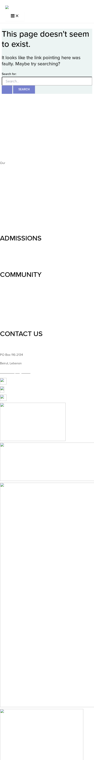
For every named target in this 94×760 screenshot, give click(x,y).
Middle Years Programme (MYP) (22, 202)
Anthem (11, 162)
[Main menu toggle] (14, 16)
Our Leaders (8, 140)
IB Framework (9, 216)
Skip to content (10, 2)
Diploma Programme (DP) (17, 207)
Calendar (6, 312)
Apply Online (9, 261)
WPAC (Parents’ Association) (20, 295)
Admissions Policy (12, 256)
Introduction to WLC (13, 131)
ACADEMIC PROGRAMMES (42, 176)
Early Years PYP (11, 188)
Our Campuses (10, 154)
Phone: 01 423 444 (13, 346)
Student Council (11, 287)
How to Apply (9, 250)
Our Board (7, 145)
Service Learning (11, 301)
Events (4, 306)
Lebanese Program (13, 225)
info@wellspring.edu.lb (15, 372)
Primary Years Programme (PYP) (22, 196)
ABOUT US (17, 119)
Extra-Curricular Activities (17, 320)
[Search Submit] (7, 89)
